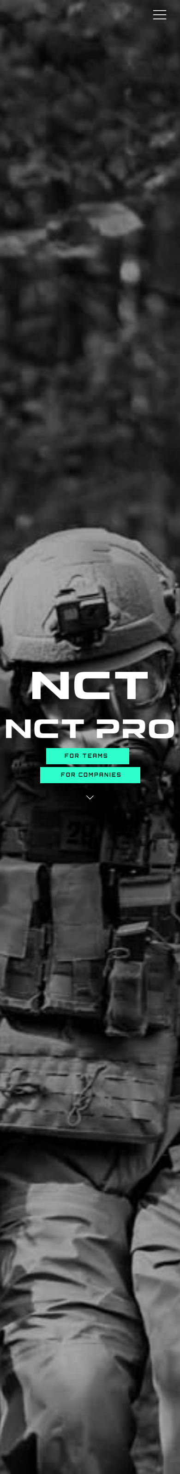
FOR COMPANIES (90, 775)
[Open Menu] (159, 14)
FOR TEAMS (88, 756)
